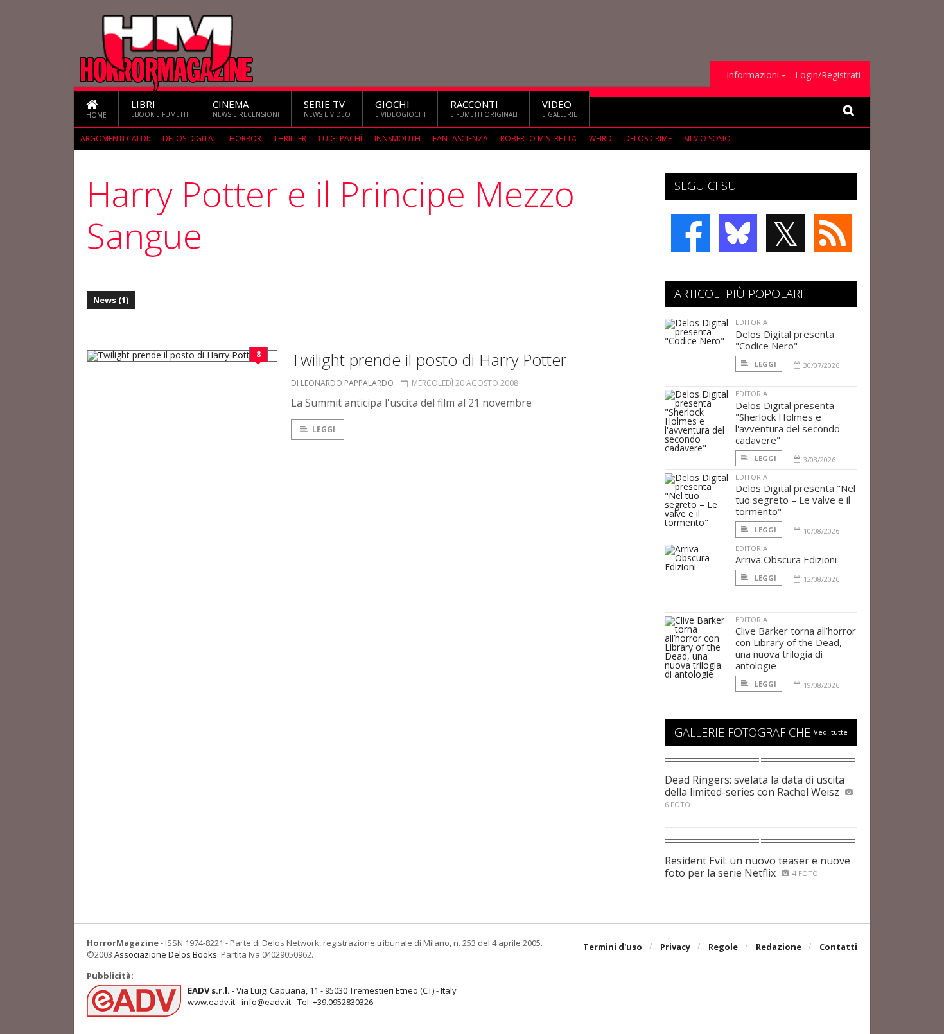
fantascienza (460, 138)
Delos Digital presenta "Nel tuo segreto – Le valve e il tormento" (795, 500)
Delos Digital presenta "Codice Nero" (784, 340)
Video (559, 108)
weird (600, 138)
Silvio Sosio (707, 138)
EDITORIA (751, 322)
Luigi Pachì (340, 138)
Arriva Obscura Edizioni (786, 559)
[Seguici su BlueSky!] (738, 233)
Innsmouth (397, 138)
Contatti (838, 946)
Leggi (323, 429)
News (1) (110, 300)
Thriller (290, 138)
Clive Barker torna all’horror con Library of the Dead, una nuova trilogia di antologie (795, 648)
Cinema (246, 108)
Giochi (400, 108)
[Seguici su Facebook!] (690, 233)
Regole (723, 946)
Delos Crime (648, 138)
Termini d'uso (612, 946)
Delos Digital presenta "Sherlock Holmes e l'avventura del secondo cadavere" (787, 422)
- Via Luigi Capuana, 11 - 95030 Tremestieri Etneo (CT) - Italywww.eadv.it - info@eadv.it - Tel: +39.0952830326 (322, 996)
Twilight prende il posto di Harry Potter (428, 360)
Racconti (484, 108)
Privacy (675, 946)
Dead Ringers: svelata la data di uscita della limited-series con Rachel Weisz (754, 786)
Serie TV (327, 108)
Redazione (778, 946)
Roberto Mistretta (538, 138)
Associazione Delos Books (165, 954)
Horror (245, 138)
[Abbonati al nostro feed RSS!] (833, 233)
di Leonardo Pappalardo (342, 383)
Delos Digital (189, 138)
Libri (159, 108)
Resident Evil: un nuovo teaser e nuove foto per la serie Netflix (757, 867)
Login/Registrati (828, 75)
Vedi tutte (831, 732)
